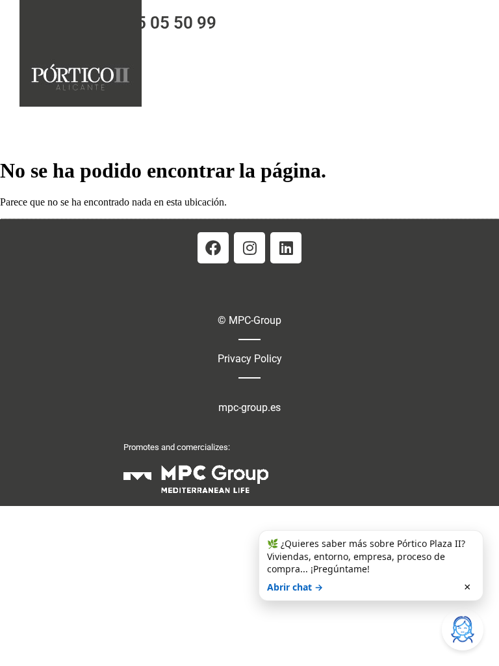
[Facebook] (213, 247)
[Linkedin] (285, 247)
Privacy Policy (250, 359)
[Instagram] (249, 247)
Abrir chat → (295, 587)
